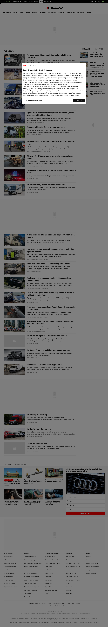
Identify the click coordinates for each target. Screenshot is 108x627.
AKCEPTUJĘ (79, 100)
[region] (54, 83)
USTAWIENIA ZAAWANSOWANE (34, 100)
